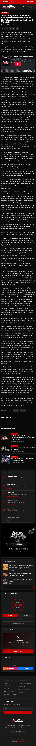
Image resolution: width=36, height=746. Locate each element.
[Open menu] (33, 6)
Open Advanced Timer (18, 623)
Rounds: (15, 619)
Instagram (11, 668)
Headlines (21, 692)
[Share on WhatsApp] (13, 28)
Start (10, 615)
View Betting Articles (12, 496)
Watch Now (9, 488)
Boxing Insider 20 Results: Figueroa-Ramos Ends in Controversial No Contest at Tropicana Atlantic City (21, 567)
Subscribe (18, 712)
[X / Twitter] (12, 731)
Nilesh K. (22, 741)
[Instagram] (16, 731)
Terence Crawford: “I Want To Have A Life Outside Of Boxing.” (22, 459)
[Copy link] (17, 28)
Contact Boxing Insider (10, 694)
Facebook (26, 668)
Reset (26, 615)
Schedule (6, 688)
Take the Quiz (18, 651)
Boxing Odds (22, 686)
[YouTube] (20, 731)
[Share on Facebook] (10, 28)
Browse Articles (10, 513)
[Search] (24, 6)
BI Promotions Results (25, 683)
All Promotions (18, 587)
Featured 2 (5, 12)
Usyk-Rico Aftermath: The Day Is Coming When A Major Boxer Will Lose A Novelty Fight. (22, 437)
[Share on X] (7, 28)
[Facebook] (24, 731)
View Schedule (10, 480)
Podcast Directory (8, 691)
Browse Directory (11, 504)
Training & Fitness (24, 689)
